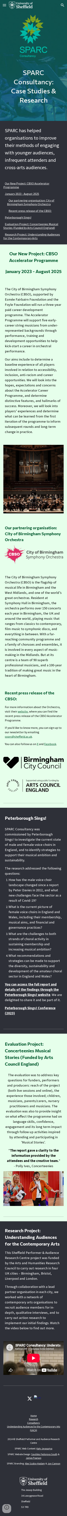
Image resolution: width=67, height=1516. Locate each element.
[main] (33, 86)
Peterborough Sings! (18, 217)
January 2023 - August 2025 (22, 194)
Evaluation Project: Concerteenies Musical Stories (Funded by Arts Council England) (30, 226)
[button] (4, 5)
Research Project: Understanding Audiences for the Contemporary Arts (31, 236)
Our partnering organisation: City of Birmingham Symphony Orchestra (30, 202)
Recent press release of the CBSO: (30, 211)
